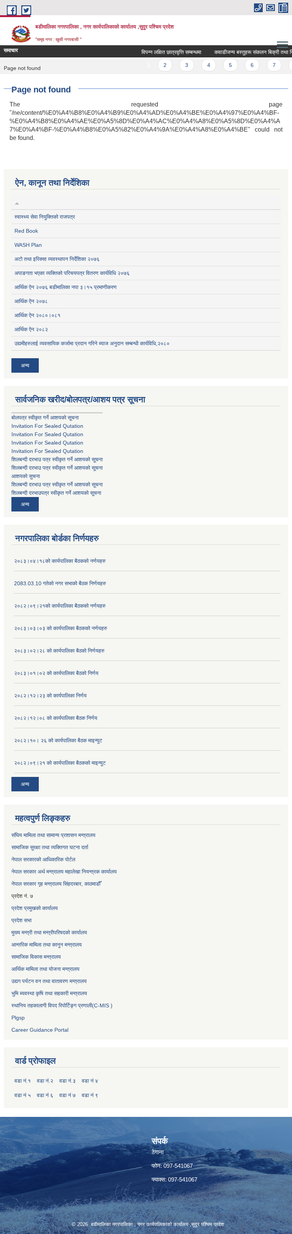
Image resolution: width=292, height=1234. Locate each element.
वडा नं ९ (90, 1095)
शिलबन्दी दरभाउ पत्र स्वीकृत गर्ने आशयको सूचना (57, 459)
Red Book (26, 231)
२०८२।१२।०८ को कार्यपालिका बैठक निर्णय (55, 718)
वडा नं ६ (45, 1095)
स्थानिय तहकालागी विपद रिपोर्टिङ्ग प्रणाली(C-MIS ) (62, 1005)
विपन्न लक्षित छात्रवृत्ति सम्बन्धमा (163, 52)
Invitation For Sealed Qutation (47, 426)
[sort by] (16, 202)
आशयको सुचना (25, 476)
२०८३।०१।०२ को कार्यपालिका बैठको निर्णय (56, 673)
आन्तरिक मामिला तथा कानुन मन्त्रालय (46, 945)
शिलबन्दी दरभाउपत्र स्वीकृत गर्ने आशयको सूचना (56, 493)
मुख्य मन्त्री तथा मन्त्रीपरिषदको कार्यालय (49, 932)
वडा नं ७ (67, 1095)
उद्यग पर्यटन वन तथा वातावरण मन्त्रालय (49, 981)
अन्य (25, 365)
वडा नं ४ (90, 1081)
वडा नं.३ (67, 1081)
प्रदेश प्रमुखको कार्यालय (34, 908)
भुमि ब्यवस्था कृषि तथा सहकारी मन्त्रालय (49, 993)
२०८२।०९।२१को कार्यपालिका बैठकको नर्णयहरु (60, 606)
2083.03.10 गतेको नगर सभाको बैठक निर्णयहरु (60, 583)
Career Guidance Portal (39, 1030)
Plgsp (18, 1018)
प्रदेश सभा (21, 920)
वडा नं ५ (22, 1095)
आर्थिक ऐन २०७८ (31, 301)
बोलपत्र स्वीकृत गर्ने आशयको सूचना (45, 418)
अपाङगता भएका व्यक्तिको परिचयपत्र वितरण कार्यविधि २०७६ (72, 273)
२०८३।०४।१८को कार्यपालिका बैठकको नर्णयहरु (60, 561)
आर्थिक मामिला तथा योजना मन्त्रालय (45, 969)
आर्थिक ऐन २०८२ (31, 329)
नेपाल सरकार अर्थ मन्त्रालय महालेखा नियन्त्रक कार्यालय (64, 872)
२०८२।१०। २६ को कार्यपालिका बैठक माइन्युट (58, 740)
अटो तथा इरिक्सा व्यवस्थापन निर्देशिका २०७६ (57, 259)
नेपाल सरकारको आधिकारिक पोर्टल (43, 859)
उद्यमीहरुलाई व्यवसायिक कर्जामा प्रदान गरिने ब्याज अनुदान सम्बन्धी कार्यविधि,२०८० (92, 343)
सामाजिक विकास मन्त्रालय (36, 957)
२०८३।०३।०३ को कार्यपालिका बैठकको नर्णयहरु (60, 628)
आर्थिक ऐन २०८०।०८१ (37, 315)
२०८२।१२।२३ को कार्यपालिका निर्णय (50, 695)
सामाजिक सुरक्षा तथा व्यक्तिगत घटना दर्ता (49, 847)
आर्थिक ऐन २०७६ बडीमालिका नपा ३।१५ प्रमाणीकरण (65, 287)
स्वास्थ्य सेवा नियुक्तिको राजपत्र (44, 217)
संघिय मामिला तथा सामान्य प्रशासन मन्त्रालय (53, 835)
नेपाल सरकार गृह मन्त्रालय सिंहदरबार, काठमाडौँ (55, 884)
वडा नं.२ (45, 1081)
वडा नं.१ (22, 1081)
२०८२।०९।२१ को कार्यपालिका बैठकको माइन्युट (60, 763)
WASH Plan (28, 245)
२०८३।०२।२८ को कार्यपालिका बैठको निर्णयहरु (59, 651)
